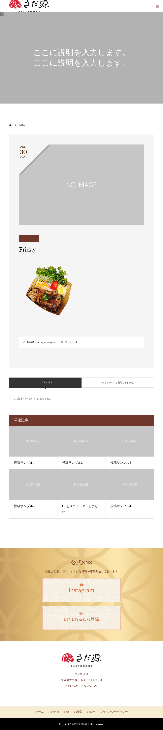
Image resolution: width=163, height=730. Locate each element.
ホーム (39, 711)
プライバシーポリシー (114, 711)
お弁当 (91, 711)
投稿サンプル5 (120, 462)
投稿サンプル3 (24, 506)
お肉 (67, 711)
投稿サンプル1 (24, 462)
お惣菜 (78, 711)
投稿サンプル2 (72, 462)
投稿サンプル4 (120, 506)
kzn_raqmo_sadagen (45, 342)
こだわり (53, 711)
